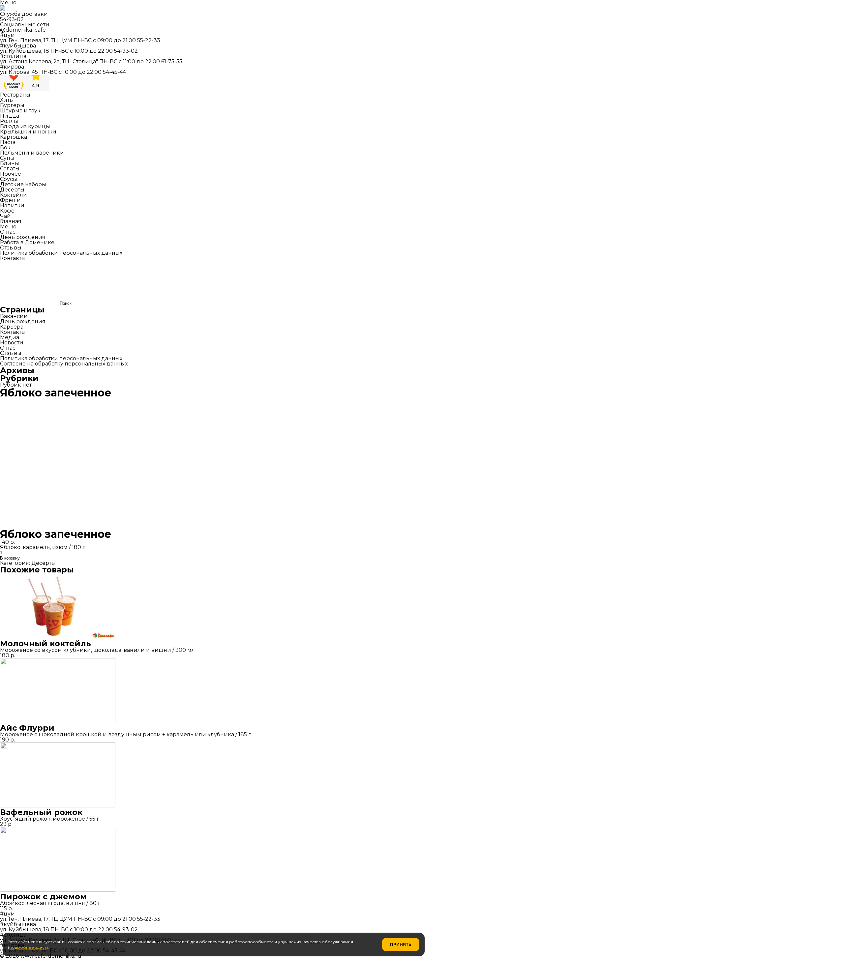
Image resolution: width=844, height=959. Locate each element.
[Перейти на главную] (2, 9)
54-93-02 (12, 19)
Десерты (43, 563)
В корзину (10, 558)
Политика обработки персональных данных (61, 253)
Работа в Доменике (27, 242)
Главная (10, 221)
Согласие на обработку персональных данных (64, 364)
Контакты (13, 258)
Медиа (9, 337)
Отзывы (10, 248)
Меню (8, 226)
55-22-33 (148, 40)
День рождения (22, 237)
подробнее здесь (27, 947)
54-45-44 (114, 72)
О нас (7, 232)
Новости (11, 342)
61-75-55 (171, 61)
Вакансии (14, 316)
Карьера (11, 327)
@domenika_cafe (23, 30)
